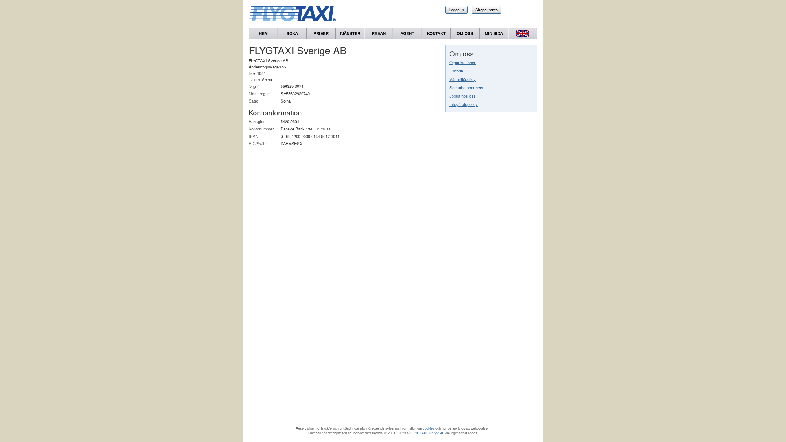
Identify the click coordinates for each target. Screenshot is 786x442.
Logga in (456, 10)
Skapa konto (486, 10)
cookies (428, 428)
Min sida (494, 33)
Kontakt (436, 33)
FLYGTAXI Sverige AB (427, 432)
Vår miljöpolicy (462, 79)
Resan (379, 33)
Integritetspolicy (463, 104)
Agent (407, 33)
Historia (456, 71)
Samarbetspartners (466, 88)
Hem (263, 33)
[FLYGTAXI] (295, 13)
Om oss (465, 33)
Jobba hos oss (462, 96)
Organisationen (462, 62)
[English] (522, 33)
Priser (321, 33)
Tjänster (350, 33)
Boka (292, 33)
